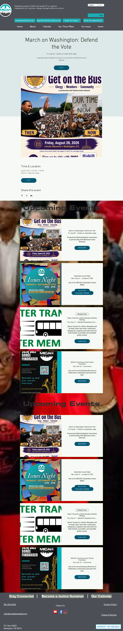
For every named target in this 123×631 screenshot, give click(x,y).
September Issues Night (82, 276)
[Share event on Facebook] (22, 195)
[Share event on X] (27, 195)
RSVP (61, 68)
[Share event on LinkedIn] (31, 195)
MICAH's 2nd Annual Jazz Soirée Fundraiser (82, 363)
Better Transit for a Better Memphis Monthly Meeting (82, 319)
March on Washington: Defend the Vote (82, 231)
